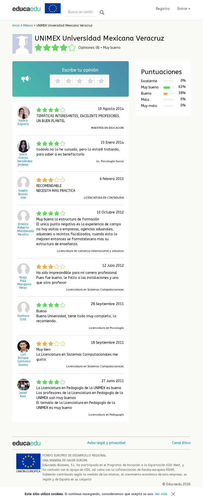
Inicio (16, 25)
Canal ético (181, 443)
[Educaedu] (26, 8)
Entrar (183, 9)
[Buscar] (102, 13)
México (28, 25)
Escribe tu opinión (80, 70)
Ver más (161, 494)
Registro (163, 9)
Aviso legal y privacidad (106, 443)
